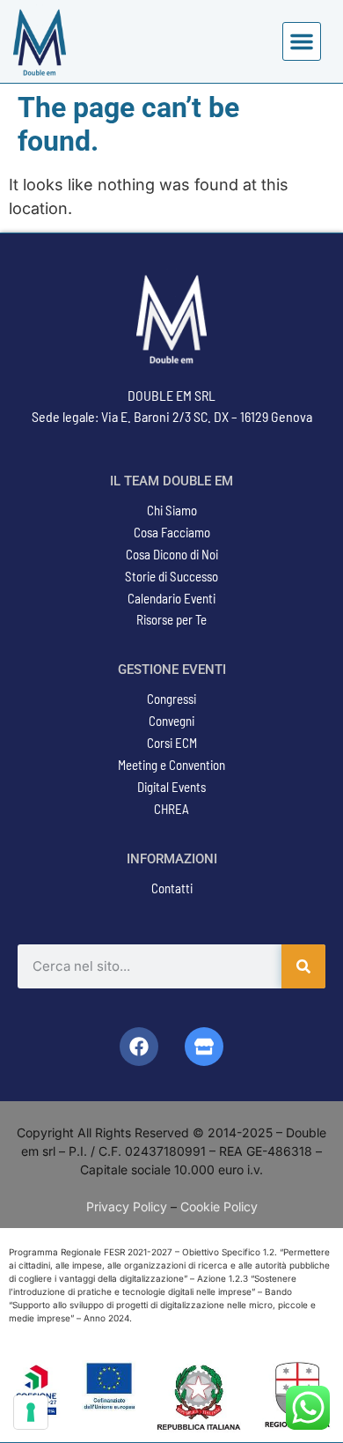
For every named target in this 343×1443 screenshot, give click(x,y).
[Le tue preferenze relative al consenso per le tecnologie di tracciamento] (30, 1412)
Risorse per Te (171, 619)
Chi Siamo (172, 510)
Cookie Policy (219, 1206)
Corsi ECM (172, 743)
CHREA (171, 809)
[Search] (303, 966)
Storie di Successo (171, 576)
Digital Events (171, 787)
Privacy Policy (126, 1206)
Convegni (171, 721)
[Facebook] (139, 1046)
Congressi (171, 699)
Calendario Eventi (171, 598)
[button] (301, 41)
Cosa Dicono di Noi (172, 554)
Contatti (172, 888)
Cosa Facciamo (172, 532)
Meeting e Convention (171, 765)
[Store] (204, 1046)
